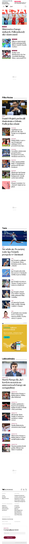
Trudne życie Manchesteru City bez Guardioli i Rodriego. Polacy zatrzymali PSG (19, 55)
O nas (3, 495)
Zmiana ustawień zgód (19, 497)
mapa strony (5, 521)
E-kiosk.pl (16, 505)
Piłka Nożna (7, 97)
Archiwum (4, 510)
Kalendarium (17, 521)
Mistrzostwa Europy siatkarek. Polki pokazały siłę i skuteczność (13, 32)
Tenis (4, 228)
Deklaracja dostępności (19, 501)
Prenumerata (5, 508)
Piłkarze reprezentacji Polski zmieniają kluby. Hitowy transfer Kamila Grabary (19, 44)
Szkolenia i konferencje (7, 519)
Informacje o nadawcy (19, 500)
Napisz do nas (5, 498)
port (11, 6)
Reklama (4, 505)
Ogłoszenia (4, 507)
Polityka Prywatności (19, 495)
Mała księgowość (18, 510)
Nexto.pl (16, 508)
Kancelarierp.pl (17, 511)
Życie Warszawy (18, 514)
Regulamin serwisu (18, 498)
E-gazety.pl (17, 507)
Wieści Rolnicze (18, 513)
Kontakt (4, 497)
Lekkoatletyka (8, 359)
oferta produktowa (6, 523)
